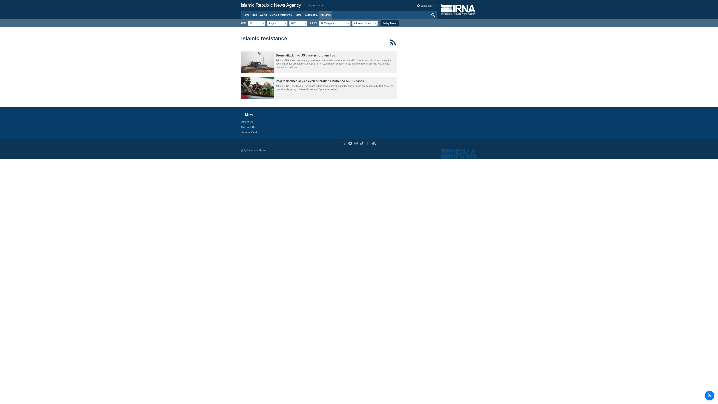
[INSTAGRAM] (356, 143)
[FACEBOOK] (367, 143)
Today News (389, 23)
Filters (313, 23)
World (263, 14)
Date (243, 23)
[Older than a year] (257, 62)
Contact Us (248, 127)
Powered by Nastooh (257, 150)
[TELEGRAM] (350, 143)
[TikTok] (362, 143)
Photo (298, 14)
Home (246, 14)
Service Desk (249, 132)
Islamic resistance (264, 38)
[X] (344, 143)
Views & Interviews (281, 14)
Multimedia (311, 14)
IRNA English (271, 5)
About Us (247, 121)
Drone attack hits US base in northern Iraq (305, 55)
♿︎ (709, 395)
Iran (254, 14)
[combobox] (257, 23)
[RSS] (393, 42)
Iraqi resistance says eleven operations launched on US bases (320, 81)
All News (325, 14)
